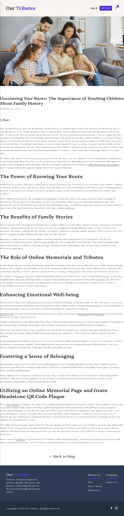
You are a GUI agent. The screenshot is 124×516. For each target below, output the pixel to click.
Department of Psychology (91, 314)
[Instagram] (116, 509)
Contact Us (112, 482)
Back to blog (64, 456)
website (20, 439)
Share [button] (6, 120)
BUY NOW (105, 8)
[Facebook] (111, 509)
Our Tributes (13, 404)
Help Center (94, 490)
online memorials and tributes (103, 164)
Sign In (94, 8)
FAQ (90, 482)
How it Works (95, 486)
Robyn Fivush (6, 314)
